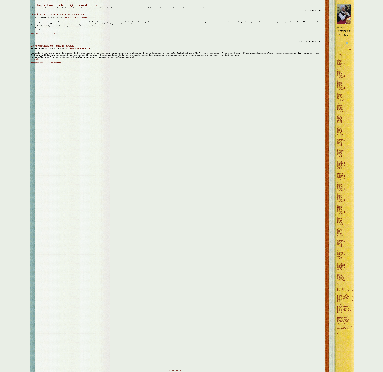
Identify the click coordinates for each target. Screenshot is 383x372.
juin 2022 (339, 93)
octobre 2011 (340, 227)
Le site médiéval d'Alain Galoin (344, 305)
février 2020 (340, 121)
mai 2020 (339, 118)
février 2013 (340, 209)
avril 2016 (339, 171)
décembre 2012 (341, 211)
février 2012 (340, 222)
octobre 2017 (340, 152)
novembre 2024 (341, 63)
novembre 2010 (341, 239)
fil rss (338, 333)
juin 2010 (339, 244)
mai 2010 (339, 245)
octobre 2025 (340, 58)
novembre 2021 (341, 100)
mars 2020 (339, 120)
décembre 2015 (341, 175)
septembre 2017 (341, 153)
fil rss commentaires (341, 334)
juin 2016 (339, 168)
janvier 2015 (340, 187)
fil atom (339, 336)
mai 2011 (339, 232)
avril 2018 (339, 145)
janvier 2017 (340, 161)
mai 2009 (339, 258)
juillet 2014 (339, 193)
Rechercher (341, 40)
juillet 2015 (339, 180)
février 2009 (340, 262)
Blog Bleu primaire (341, 324)
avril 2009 (339, 259)
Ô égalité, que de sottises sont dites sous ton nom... (59, 14)
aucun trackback (52, 34)
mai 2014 (339, 195)
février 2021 (340, 109)
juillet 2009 (339, 256)
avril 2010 (339, 246)
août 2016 (339, 166)
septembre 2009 (341, 254)
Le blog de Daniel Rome (342, 302)
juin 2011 (339, 231)
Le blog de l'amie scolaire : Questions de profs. (64, 5)
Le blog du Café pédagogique (344, 316)
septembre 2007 (341, 280)
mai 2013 (339, 207)
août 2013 (339, 204)
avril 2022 (339, 95)
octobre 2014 (340, 190)
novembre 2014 (341, 189)
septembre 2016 (341, 165)
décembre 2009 (341, 251)
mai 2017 (339, 156)
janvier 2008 (340, 276)
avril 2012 (339, 220)
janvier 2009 (340, 263)
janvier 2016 (340, 174)
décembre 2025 (341, 56)
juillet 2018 (339, 142)
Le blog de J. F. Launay (342, 295)
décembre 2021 (341, 99)
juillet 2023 (339, 80)
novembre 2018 (341, 138)
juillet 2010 (339, 243)
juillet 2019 (339, 129)
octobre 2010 (340, 240)
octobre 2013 (340, 201)
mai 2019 (339, 131)
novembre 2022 (341, 88)
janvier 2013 (340, 210)
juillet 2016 (339, 167)
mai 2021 (339, 106)
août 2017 (339, 154)
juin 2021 (339, 105)
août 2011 (339, 229)
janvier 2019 (340, 135)
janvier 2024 (340, 74)
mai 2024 (339, 70)
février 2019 (340, 134)
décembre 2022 (341, 87)
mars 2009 (339, 261)
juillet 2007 (339, 283)
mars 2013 (339, 208)
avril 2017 (339, 157)
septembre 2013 (341, 202)
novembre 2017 (341, 151)
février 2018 (340, 148)
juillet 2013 (339, 205)
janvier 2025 (340, 62)
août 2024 (339, 66)
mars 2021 (339, 108)
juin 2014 (339, 194)
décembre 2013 (341, 199)
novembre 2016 (341, 163)
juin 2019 (339, 130)
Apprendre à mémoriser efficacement (342, 323)
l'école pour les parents (342, 328)
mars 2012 (339, 221)
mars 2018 (339, 146)
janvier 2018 (340, 149)
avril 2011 (339, 233)
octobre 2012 (340, 213)
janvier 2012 (340, 223)
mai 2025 (339, 60)
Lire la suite (35, 30)
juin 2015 (339, 182)
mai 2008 (339, 272)
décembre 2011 (341, 224)
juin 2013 (339, 206)
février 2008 (340, 275)
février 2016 (340, 173)
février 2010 (340, 248)
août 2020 (339, 116)
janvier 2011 (340, 236)
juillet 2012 (339, 217)
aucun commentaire (38, 63)
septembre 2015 (341, 178)
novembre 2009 (341, 252)
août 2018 (339, 141)
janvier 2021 (340, 110)
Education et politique (342, 317)
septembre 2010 (341, 241)
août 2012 (339, 216)
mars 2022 (339, 96)
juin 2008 (339, 270)
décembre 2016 (341, 162)
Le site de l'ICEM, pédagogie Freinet (345, 296)
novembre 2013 (341, 200)
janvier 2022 (340, 98)
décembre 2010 (341, 238)
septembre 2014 (341, 191)
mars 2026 (339, 55)
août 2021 (339, 104)
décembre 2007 (341, 277)
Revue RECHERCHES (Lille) (343, 326)
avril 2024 (339, 71)
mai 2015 (339, 183)
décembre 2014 (341, 188)
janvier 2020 (340, 122)
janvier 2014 (340, 198)
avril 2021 (339, 107)
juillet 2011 (339, 230)
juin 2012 (339, 218)
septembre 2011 (341, 228)
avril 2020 (339, 119)
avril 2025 (339, 61)
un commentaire (37, 34)
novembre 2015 (341, 176)
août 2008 (339, 268)
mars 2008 (339, 274)
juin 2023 (339, 81)
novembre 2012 (341, 212)
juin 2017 (339, 155)
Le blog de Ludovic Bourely (343, 308)
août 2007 (339, 281)
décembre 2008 (341, 264)
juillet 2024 (339, 67)
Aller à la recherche (40, 2)
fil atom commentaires (342, 337)
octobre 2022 (340, 89)
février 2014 (340, 197)
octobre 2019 (340, 126)
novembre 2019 (341, 124)
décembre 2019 (341, 123)
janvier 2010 (340, 250)
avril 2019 (339, 132)
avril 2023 (339, 83)
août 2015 (339, 179)
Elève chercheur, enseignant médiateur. (52, 45)
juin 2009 (339, 257)
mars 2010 (339, 247)
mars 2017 (339, 159)
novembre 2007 (341, 278)
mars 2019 (339, 133)
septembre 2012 (341, 214)
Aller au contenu (31, 2)
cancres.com (340, 327)
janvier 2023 (340, 86)
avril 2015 (339, 184)
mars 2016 (339, 172)
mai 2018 (339, 144)
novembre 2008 (341, 265)
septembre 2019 (341, 127)
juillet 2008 (339, 269)
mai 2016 (339, 169)
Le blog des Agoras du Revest (344, 290)
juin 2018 (339, 143)
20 (338, 35)
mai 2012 (339, 219)
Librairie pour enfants (342, 320)
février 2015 (340, 186)
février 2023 (340, 85)
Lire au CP (339, 318)
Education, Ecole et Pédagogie (76, 17)
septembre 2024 (341, 65)
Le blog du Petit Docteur (343, 304)
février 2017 (340, 160)
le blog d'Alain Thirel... (342, 319)
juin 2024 (339, 69)
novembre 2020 (341, 112)
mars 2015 (339, 185)
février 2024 (340, 73)
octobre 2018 (340, 139)
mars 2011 (339, 234)
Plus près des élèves (342, 321)
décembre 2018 (341, 137)
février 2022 (340, 97)
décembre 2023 (341, 75)
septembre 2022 (341, 90)
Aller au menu (35, 2)
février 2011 (340, 235)
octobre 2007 (340, 279)
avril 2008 (339, 273)
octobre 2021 (340, 101)
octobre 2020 (340, 114)
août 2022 (339, 92)
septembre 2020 (341, 115)
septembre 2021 (341, 103)
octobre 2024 (340, 64)
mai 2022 (339, 94)
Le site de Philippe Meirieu (343, 310)
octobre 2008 (340, 266)
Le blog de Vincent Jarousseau (344, 300)
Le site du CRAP (341, 309)
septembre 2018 (341, 140)
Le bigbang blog (341, 301)
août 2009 (339, 255)
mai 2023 (339, 82)
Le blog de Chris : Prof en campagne (343, 299)
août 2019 (339, 128)
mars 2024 (339, 72)
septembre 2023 (341, 78)
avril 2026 (339, 54)
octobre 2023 (340, 77)
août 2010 (339, 242)
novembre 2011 (341, 225)
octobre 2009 (340, 253)
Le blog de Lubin (341, 297)
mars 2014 (339, 196)
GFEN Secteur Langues (342, 294)
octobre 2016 (340, 164)
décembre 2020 (341, 111)
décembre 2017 (341, 150)
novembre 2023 (341, 76)
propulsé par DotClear (175, 370)
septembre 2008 (341, 267)
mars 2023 (339, 84)
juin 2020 (339, 117)
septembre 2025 (341, 59)
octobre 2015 (340, 177)
